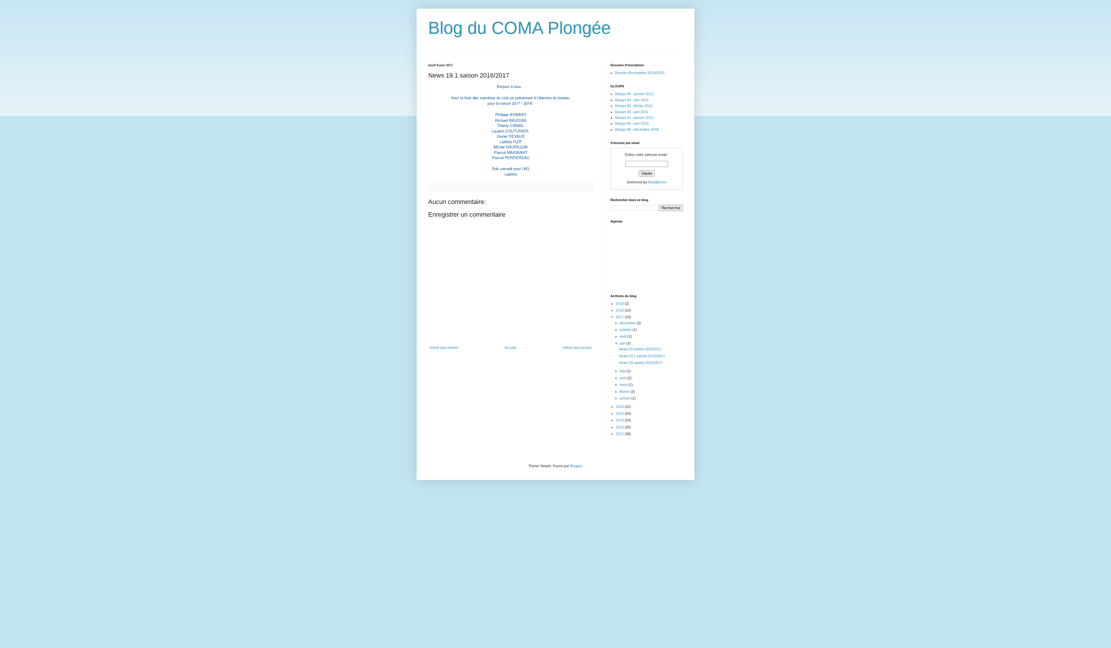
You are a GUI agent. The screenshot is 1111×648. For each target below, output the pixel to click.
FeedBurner (657, 182)
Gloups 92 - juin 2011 (631, 112)
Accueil (510, 348)
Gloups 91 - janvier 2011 (634, 118)
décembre (628, 323)
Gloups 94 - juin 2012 (632, 100)
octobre (626, 330)
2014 (620, 420)
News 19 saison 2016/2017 (640, 363)
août (624, 336)
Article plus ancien (577, 348)
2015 (620, 414)
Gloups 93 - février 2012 (634, 106)
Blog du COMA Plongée (519, 28)
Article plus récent (444, 348)
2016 (620, 407)
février (625, 392)
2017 (620, 317)
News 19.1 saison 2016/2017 (642, 356)
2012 (620, 434)
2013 (620, 427)
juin (623, 343)
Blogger (576, 466)
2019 (620, 304)
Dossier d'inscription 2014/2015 (640, 73)
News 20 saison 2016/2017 (640, 349)
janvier (625, 398)
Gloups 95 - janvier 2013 (634, 94)
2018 (620, 310)
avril (623, 378)
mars (624, 385)
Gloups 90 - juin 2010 (632, 124)
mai (623, 371)
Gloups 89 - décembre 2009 (637, 130)
